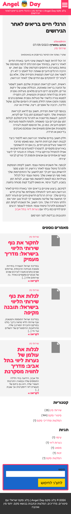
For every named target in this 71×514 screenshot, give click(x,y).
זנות (59, 453)
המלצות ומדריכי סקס (49, 420)
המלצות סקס (54, 458)
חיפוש (61, 469)
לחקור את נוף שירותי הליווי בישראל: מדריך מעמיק (21, 250)
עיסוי (59, 437)
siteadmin (60, 41)
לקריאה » (33, 280)
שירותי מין (60, 48)
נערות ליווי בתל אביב (26, 209)
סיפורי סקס (55, 415)
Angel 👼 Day (22, 3)
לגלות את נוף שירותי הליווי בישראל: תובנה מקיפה (21, 304)
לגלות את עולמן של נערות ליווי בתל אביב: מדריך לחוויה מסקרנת (21, 360)
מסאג (58, 447)
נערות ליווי (56, 442)
